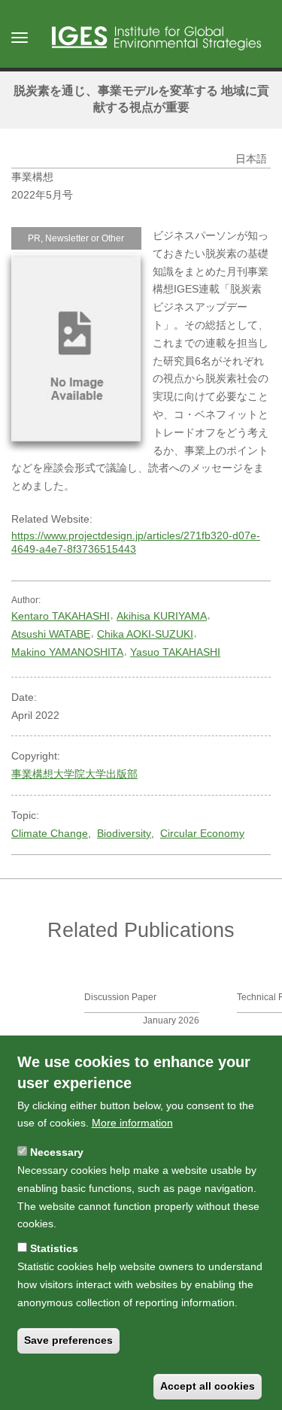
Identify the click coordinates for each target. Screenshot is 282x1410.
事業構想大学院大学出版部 (74, 774)
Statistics (54, 1248)
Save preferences (68, 1340)
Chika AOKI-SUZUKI (145, 634)
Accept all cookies (207, 1386)
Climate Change (49, 833)
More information (132, 1123)
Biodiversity (124, 833)
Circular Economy (202, 833)
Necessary (56, 1152)
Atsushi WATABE (50, 634)
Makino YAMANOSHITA (67, 652)
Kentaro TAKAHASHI (60, 616)
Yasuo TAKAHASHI (175, 652)
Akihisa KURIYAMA (162, 616)
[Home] (156, 38)
